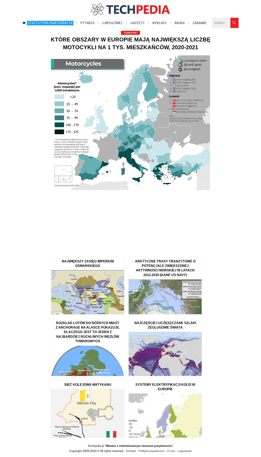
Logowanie (185, 451)
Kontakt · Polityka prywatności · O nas (150, 451)
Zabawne (199, 23)
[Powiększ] (130, 123)
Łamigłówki (112, 23)
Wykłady (160, 23)
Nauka (180, 23)
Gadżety (137, 23)
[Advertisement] (130, 222)
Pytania (87, 23)
